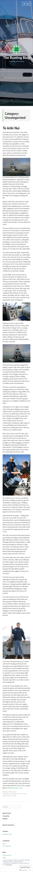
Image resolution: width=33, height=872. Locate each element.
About (4, 843)
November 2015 (7, 834)
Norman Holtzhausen (9, 792)
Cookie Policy (9, 864)
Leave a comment (11, 795)
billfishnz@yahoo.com (14, 788)
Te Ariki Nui (11, 128)
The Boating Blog (16, 57)
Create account (7, 855)
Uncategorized (6, 793)
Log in (4, 857)
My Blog (5, 818)
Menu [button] (28, 4)
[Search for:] (12, 806)
